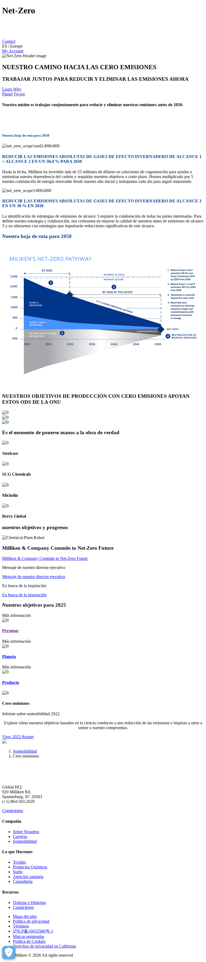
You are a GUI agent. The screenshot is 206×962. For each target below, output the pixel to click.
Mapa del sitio (25, 916)
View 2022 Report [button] (18, 736)
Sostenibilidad (25, 751)
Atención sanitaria (28, 876)
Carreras (20, 836)
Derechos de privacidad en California (44, 946)
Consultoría (22, 881)
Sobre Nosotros (26, 831)
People (19, 94)
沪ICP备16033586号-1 (33, 931)
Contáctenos (12, 810)
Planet (7, 94)
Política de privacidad (31, 921)
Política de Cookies (29, 941)
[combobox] (103, 46)
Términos (21, 926)
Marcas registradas (28, 936)
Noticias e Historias (29, 902)
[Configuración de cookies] (9, 952)
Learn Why (11, 89)
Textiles (19, 862)
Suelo (18, 871)
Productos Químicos (30, 867)
